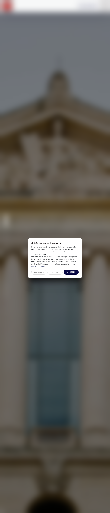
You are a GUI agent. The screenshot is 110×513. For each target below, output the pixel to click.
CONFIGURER (39, 272)
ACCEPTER (71, 272)
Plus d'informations (38, 266)
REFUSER (55, 272)
